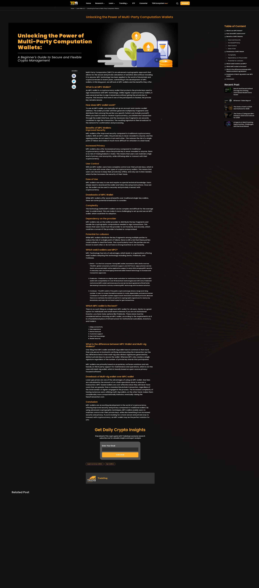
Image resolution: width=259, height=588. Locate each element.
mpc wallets (110, 464)
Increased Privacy (234, 43)
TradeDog (102, 478)
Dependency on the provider (237, 58)
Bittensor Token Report (242, 100)
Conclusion (230, 79)
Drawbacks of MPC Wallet (235, 51)
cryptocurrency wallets (94, 464)
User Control (232, 45)
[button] (177, 3)
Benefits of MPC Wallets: (234, 36)
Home (72, 8)
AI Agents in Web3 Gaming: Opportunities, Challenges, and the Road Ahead (244, 124)
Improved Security (234, 40)
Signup (185, 3)
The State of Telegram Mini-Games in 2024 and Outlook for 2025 (244, 116)
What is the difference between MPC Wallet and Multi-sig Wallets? (238, 70)
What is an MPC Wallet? (234, 31)
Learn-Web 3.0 (80, 8)
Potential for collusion (236, 60)
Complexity (232, 55)
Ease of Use (232, 48)
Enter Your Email (108, 446)
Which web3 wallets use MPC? (236, 63)
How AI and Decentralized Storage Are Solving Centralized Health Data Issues (243, 92)
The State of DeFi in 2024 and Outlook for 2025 (243, 108)
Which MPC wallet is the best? (236, 66)
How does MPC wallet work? (235, 33)
